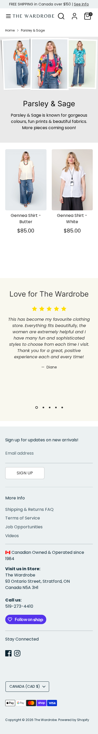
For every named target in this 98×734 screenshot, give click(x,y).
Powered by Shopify (73, 720)
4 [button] (56, 407)
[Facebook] (8, 653)
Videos (12, 536)
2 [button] (43, 407)
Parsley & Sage (33, 30)
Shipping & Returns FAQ (29, 509)
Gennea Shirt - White (72, 218)
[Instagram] (17, 653)
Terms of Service (22, 518)
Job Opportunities (24, 527)
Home (10, 30)
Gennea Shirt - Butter (26, 218)
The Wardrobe (45, 720)
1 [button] (36, 407)
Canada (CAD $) (24, 686)
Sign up (25, 473)
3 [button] (49, 407)
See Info (81, 4)
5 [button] (62, 407)
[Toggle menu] (6, 16)
